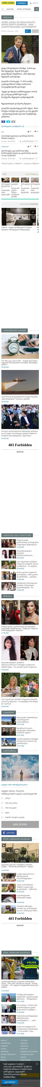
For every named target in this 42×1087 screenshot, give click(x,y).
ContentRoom (29, 204)
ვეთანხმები (9, 1082)
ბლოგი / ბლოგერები (24, 9)
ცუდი (7, 812)
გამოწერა (22, 3)
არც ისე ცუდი (11, 808)
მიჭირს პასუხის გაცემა (14, 817)
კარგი (7, 798)
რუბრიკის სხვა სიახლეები (17, 535)
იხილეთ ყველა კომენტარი (11, 163)
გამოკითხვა (9, 751)
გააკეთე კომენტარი (31, 163)
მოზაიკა (7, 17)
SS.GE (4, 174)
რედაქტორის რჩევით (14, 330)
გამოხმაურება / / (30, 141)
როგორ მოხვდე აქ (31, 174)
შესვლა (35, 3)
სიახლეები (10, 9)
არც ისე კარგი (11, 803)
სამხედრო (8, 713)
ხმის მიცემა (20, 824)
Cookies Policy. (10, 1077)
